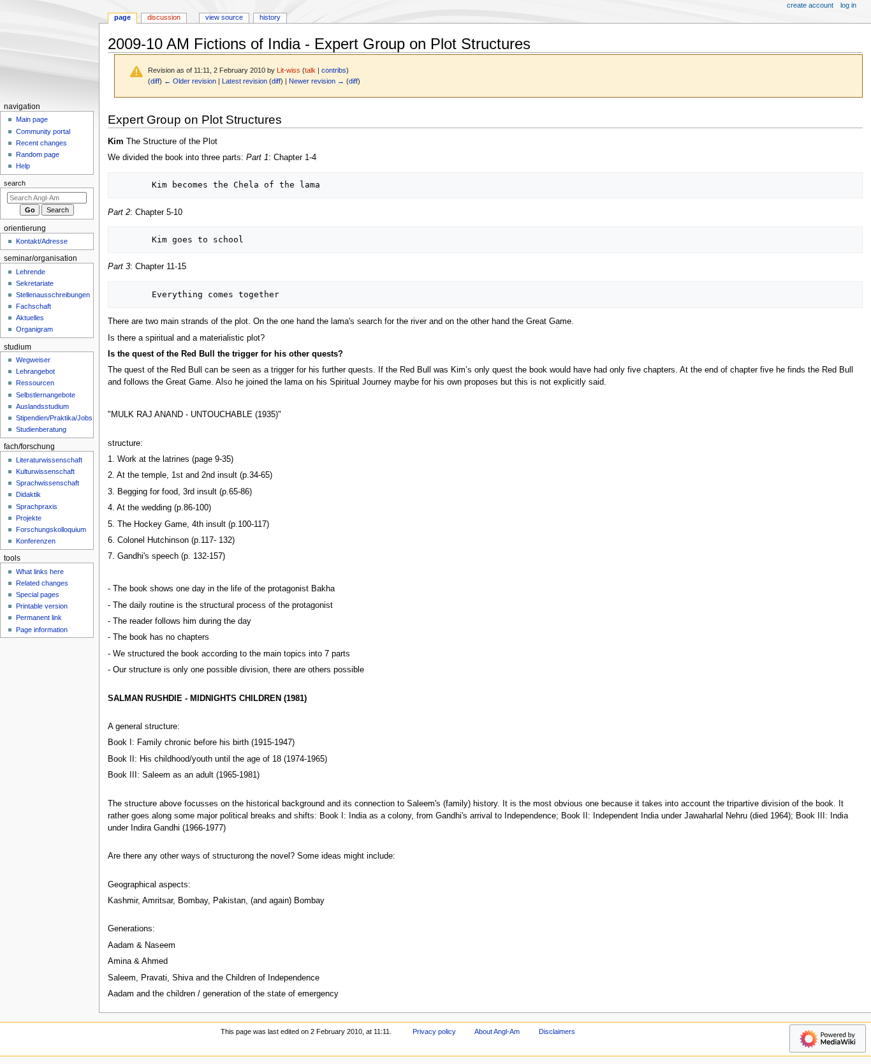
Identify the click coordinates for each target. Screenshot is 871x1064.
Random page (37, 154)
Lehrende (30, 272)
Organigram (34, 329)
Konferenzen (35, 541)
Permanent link (39, 617)
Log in (848, 5)
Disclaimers (557, 1031)
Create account (810, 5)
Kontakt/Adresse (42, 241)
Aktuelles (30, 317)
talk (310, 70)
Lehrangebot (35, 371)
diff (154, 81)
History (270, 17)
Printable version (42, 606)
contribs (333, 70)
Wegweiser (33, 360)
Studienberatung (41, 429)
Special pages (37, 594)
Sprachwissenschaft (47, 483)
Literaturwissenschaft (49, 460)
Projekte (28, 518)
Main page (32, 119)
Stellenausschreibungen (53, 295)
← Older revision (190, 81)
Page (122, 17)
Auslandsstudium (42, 406)
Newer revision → (316, 81)
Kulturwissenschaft (45, 471)
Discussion (163, 17)
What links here (40, 571)
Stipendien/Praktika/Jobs (54, 418)
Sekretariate (35, 283)
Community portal (43, 131)
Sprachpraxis (36, 506)
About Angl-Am (497, 1031)
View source (224, 17)
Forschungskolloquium (51, 529)
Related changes (42, 583)
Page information (42, 629)
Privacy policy (434, 1031)
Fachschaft (33, 306)
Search (15, 183)
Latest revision (244, 81)
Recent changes (41, 143)
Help (23, 166)
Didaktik (28, 494)
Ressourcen (35, 383)
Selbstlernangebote (45, 395)
